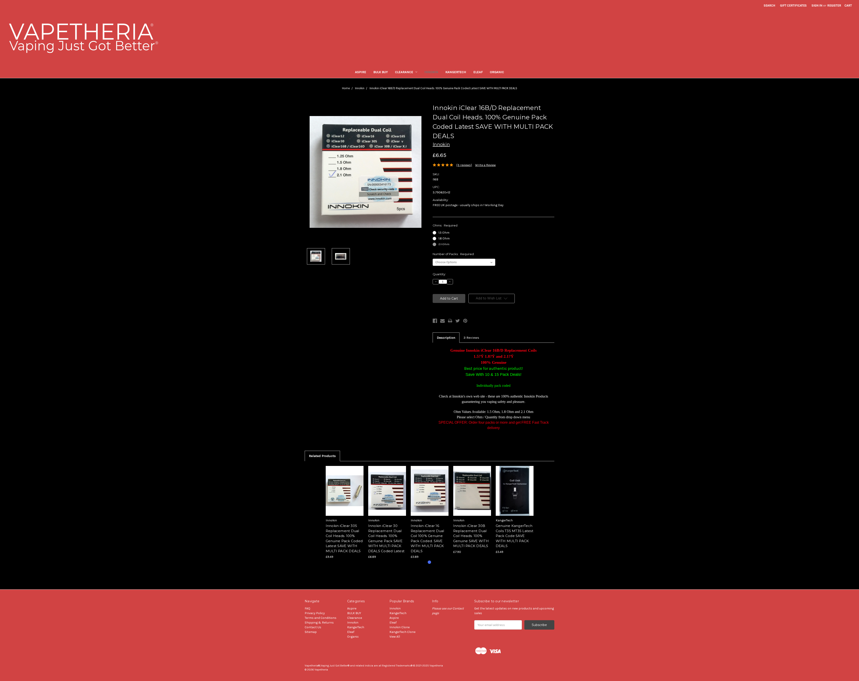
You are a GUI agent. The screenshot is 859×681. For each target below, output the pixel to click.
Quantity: (439, 274)
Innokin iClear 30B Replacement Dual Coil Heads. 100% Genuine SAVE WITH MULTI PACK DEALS (471, 536)
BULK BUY (380, 72)
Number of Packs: (453, 254)
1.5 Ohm (443, 233)
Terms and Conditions (320, 618)
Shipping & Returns (319, 622)
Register (834, 5)
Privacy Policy (315, 613)
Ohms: (445, 225)
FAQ (307, 608)
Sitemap (311, 632)
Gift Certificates (793, 5)
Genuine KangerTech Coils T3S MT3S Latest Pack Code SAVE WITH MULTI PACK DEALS (514, 536)
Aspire (360, 72)
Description (446, 338)
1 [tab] (429, 562)
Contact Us (313, 627)
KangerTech (455, 72)
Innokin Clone (399, 627)
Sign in (817, 5)
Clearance (404, 72)
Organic (497, 72)
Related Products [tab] (322, 456)
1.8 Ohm (444, 238)
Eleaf (478, 72)
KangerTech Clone (402, 632)
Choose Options (344, 495)
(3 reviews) (464, 165)
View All (394, 637)
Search (769, 5)
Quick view (344, 487)
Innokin (431, 72)
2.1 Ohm (443, 244)
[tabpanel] (344, 512)
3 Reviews (471, 338)
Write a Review (485, 165)
